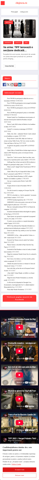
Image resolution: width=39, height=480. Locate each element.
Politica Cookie (16, 464)
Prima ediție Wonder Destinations (15, 289)
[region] (19, 462)
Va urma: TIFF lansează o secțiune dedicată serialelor (18, 49)
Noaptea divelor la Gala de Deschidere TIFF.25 (19, 186)
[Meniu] (3, 3)
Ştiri (26, 42)
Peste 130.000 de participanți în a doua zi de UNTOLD (21, 108)
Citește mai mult (9, 66)
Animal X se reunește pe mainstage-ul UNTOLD (19, 129)
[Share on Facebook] (4, 84)
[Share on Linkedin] (19, 84)
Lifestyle (18, 42)
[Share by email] (23, 84)
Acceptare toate (19, 469)
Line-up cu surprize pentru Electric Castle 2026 (19, 181)
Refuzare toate (19, 475)
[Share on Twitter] (8, 84)
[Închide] (36, 445)
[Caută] (36, 3)
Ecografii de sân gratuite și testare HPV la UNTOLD (20, 145)
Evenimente (8, 42)
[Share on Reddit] (12, 84)
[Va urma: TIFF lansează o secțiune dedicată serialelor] (19, 28)
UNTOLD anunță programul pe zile (16, 200)
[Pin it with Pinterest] (16, 84)
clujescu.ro (21, 3)
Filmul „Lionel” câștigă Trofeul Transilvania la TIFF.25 (21, 167)
